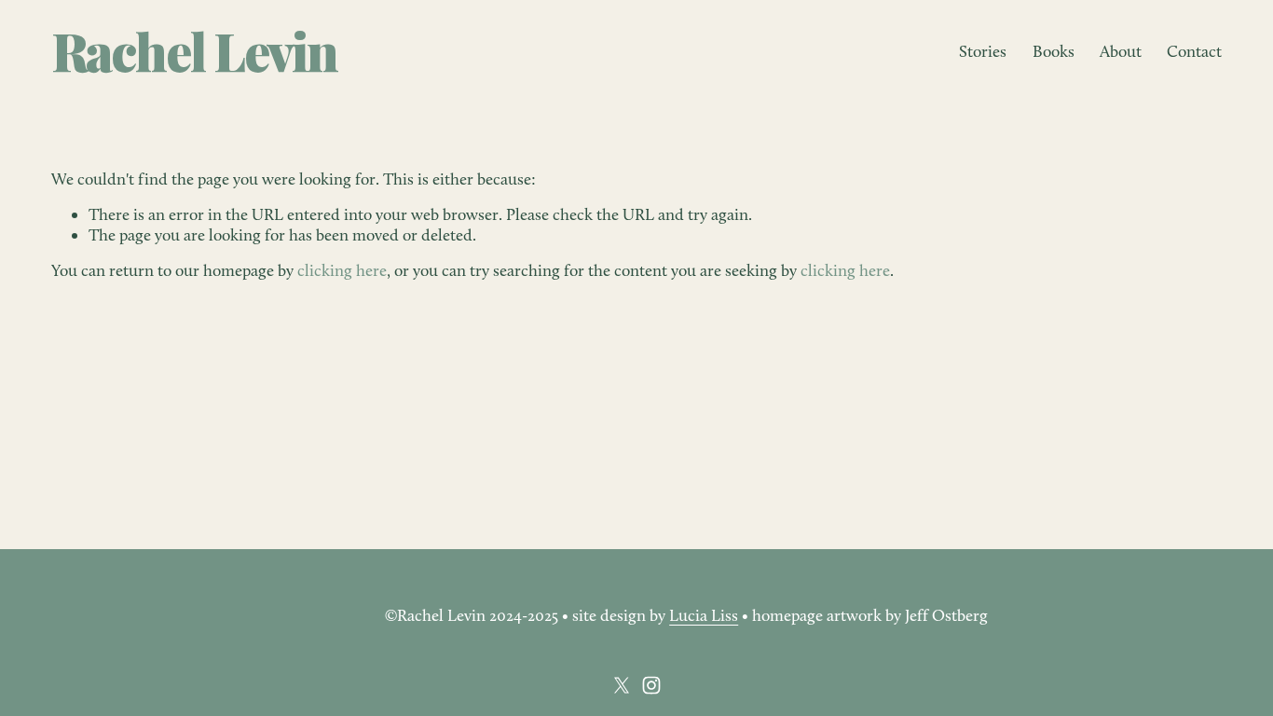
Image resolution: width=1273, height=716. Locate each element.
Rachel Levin (194, 50)
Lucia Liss (703, 615)
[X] (621, 685)
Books (1054, 51)
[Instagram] (651, 685)
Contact (1194, 51)
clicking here (342, 270)
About (1121, 51)
